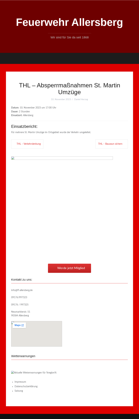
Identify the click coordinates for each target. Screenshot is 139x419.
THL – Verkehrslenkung (29, 144)
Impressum (20, 382)
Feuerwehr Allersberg (69, 22)
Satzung (19, 391)
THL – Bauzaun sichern (110, 144)
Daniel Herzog (81, 99)
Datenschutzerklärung (26, 386)
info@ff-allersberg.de (22, 290)
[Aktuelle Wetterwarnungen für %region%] (33, 373)
